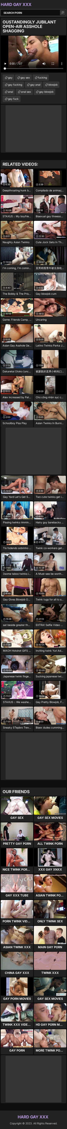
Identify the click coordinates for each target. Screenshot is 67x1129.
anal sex (26, 91)
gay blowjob (46, 91)
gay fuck (13, 98)
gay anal (35, 84)
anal (10, 91)
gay (10, 77)
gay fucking (15, 84)
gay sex (25, 77)
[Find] (62, 12)
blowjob (53, 84)
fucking (42, 77)
